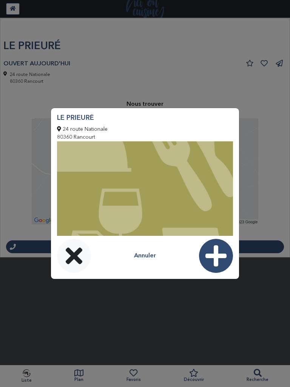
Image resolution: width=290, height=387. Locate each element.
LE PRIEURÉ (75, 118)
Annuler (145, 256)
